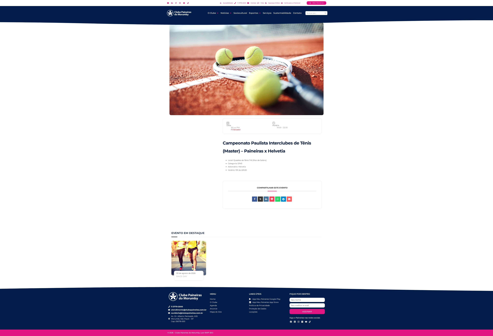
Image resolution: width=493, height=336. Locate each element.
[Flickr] (302, 321)
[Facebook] (291, 321)
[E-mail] (289, 199)
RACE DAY (181, 276)
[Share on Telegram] (283, 199)
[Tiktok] (309, 321)
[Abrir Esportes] (260, 13)
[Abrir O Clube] (218, 13)
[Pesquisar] (325, 13)
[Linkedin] (266, 199)
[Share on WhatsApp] (277, 199)
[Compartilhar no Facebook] (254, 199)
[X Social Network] (260, 199)
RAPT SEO (209, 333)
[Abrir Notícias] (231, 13)
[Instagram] (298, 321)
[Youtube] (306, 321)
